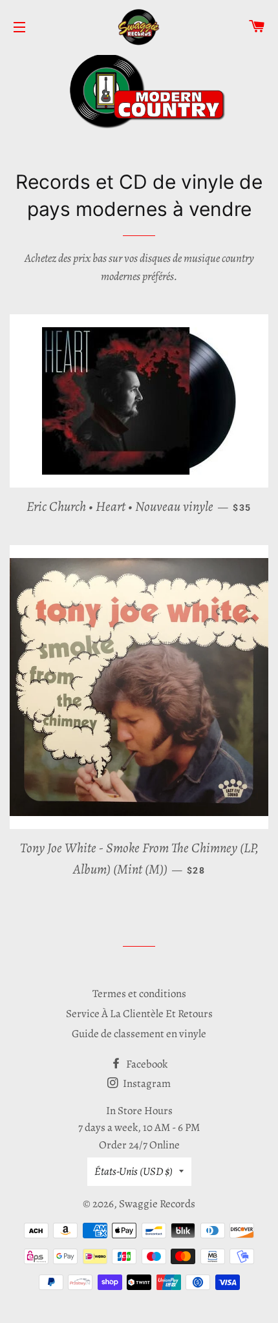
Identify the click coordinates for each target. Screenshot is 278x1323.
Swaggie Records (157, 1203)
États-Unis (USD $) (133, 1171)
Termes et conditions (139, 993)
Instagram (146, 1083)
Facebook (145, 1064)
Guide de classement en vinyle (139, 1033)
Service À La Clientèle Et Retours (139, 1013)
